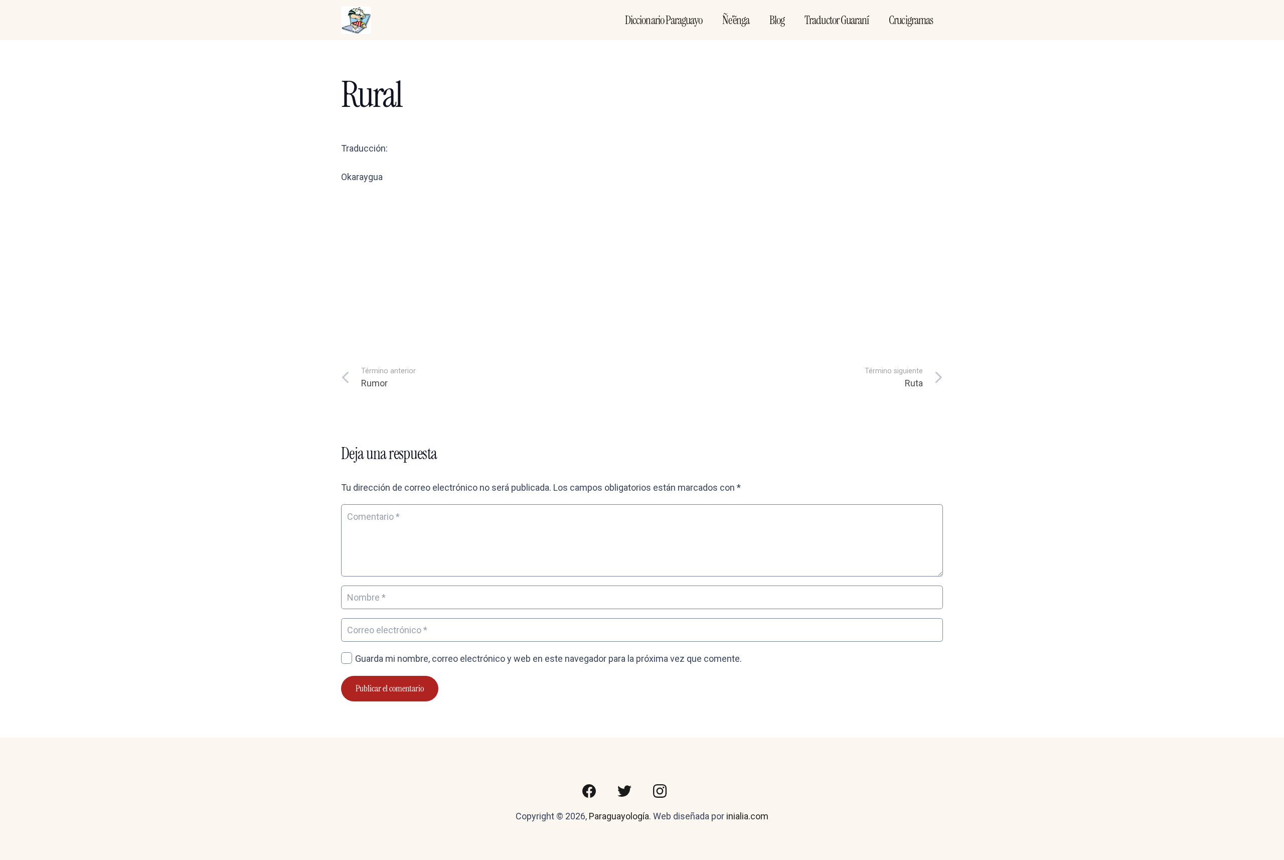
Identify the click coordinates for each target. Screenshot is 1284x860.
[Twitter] (624, 791)
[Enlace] (356, 20)
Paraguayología (619, 816)
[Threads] (694, 791)
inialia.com (747, 816)
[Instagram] (659, 791)
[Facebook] (589, 791)
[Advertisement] (642, 268)
